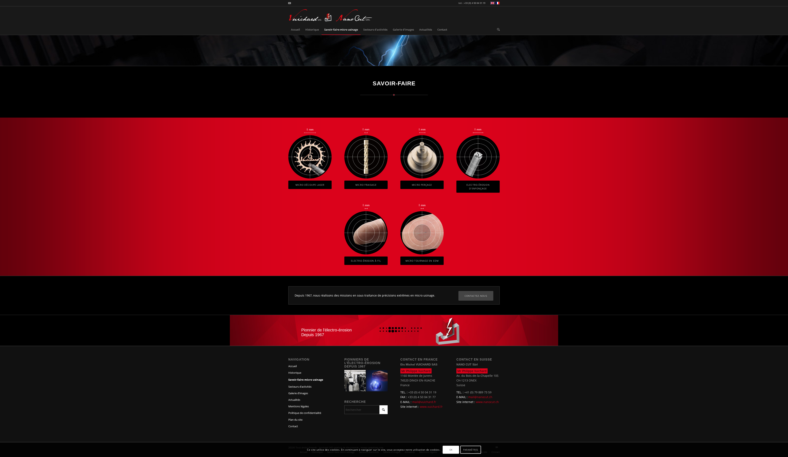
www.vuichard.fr (431, 407)
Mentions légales (298, 406)
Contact (293, 426)
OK (450, 449)
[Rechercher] (497, 29)
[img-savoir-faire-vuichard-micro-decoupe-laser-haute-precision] (310, 157)
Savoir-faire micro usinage (305, 379)
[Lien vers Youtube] (289, 3)
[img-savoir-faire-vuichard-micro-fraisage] (366, 157)
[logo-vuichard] (310, 15)
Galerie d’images (298, 393)
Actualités (294, 400)
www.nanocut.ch (487, 402)
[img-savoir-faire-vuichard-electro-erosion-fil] (366, 232)
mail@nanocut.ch (480, 397)
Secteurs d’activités (300, 386)
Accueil (292, 366)
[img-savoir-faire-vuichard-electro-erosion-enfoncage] (478, 157)
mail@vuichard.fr (424, 402)
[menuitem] (295, 29)
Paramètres (470, 449)
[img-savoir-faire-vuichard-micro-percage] (422, 157)
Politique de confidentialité (304, 413)
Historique (294, 373)
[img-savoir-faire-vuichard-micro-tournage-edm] (422, 232)
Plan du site (295, 419)
